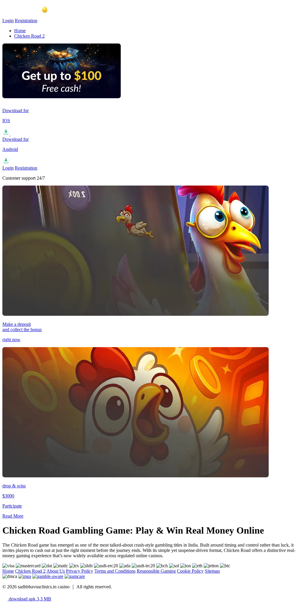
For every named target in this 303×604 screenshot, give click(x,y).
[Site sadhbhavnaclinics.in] (32, 15)
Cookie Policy (190, 571)
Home (20, 30)
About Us (55, 571)
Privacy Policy (79, 571)
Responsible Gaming (156, 571)
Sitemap (212, 571)
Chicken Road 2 (29, 35)
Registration (26, 20)
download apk (29, 598)
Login (8, 20)
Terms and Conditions (115, 571)
